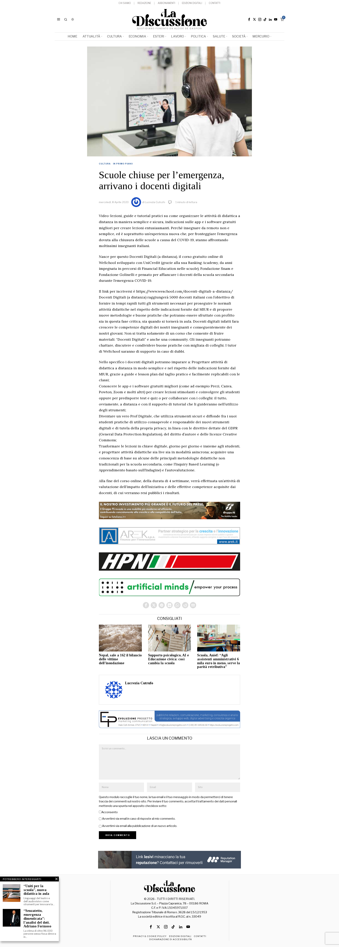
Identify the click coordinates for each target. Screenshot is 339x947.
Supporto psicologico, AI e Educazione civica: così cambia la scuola (168, 659)
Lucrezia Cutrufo (155, 202)
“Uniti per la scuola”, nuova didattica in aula (36, 890)
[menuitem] (124, 3)
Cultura (105, 163)
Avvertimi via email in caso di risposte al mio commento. (138, 818)
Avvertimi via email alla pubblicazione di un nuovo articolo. (139, 826)
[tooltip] (249, 19)
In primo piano (123, 163)
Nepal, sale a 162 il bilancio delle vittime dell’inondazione (120, 659)
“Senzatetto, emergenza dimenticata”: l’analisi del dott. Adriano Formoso (37, 918)
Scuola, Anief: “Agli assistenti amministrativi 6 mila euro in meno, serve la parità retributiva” (218, 661)
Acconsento (109, 812)
